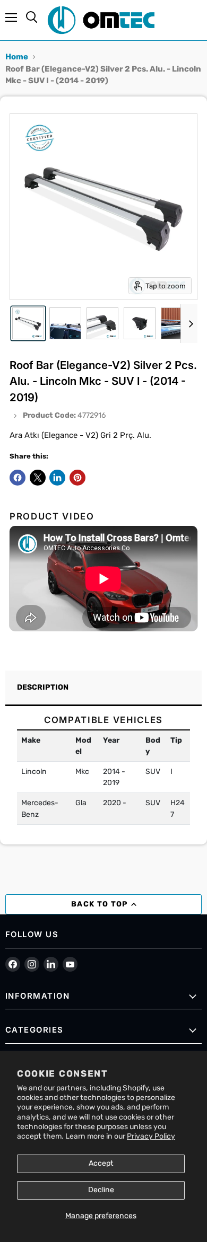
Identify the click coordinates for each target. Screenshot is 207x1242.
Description (42, 687)
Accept (101, 1163)
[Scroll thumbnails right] (188, 323)
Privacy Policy (151, 1136)
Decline (101, 1189)
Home (16, 56)
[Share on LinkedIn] (57, 478)
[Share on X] (38, 478)
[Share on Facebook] (17, 478)
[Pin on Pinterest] (77, 478)
